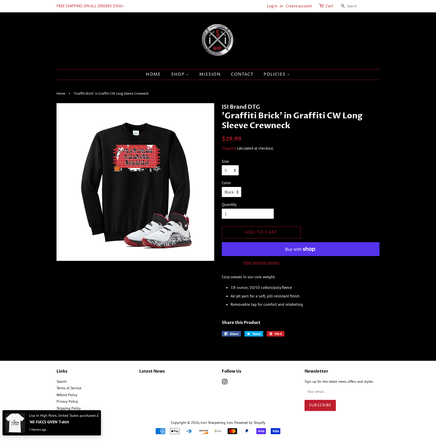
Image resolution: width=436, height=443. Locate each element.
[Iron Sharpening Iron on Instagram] (224, 382)
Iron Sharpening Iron (217, 422)
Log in (272, 6)
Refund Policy (67, 395)
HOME (153, 74)
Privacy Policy (67, 401)
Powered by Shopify (249, 422)
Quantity (229, 204)
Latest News (152, 371)
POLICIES (275, 74)
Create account (299, 6)
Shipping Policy (69, 408)
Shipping (229, 148)
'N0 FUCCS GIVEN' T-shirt (49, 422)
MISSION (210, 74)
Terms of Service (69, 388)
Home (61, 94)
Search (62, 381)
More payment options (261, 262)
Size (225, 161)
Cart (329, 6)
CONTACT (242, 74)
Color (226, 182)
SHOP (178, 74)
